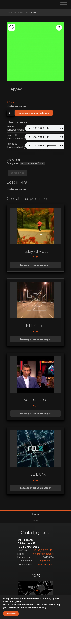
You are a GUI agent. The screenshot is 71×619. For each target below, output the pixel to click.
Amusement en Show (32, 163)
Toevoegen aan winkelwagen (34, 113)
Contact (35, 520)
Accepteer (11, 613)
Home (9, 12)
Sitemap (36, 514)
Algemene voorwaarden (45, 562)
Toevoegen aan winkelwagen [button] (35, 265)
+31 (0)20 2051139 (44, 550)
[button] (59, 28)
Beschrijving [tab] (17, 172)
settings (43, 607)
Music (21, 12)
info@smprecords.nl (43, 553)
